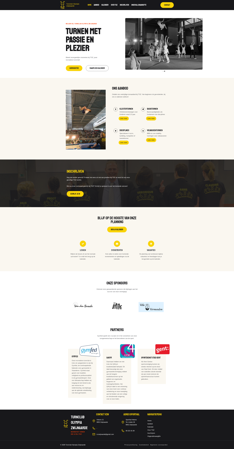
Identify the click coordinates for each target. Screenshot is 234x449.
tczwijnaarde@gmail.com (105, 434)
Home (89, 5)
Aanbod (96, 5)
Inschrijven (124, 5)
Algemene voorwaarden (159, 445)
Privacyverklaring (130, 445)
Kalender (104, 5)
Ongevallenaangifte (138, 5)
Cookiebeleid (144, 445)
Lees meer (123, 118)
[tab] (163, 71)
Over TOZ (114, 5)
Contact (167, 5)
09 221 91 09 (130, 431)
